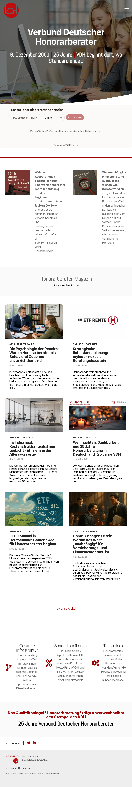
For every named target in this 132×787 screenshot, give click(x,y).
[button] (126, 10)
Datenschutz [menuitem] (25, 768)
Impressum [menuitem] (10, 768)
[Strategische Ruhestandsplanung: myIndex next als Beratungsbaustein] (98, 321)
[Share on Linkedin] (34, 743)
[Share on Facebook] (23, 743)
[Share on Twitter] (28, 743)
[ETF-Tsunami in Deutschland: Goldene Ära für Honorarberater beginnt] (34, 509)
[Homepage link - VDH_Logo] (26, 762)
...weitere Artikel (66, 608)
